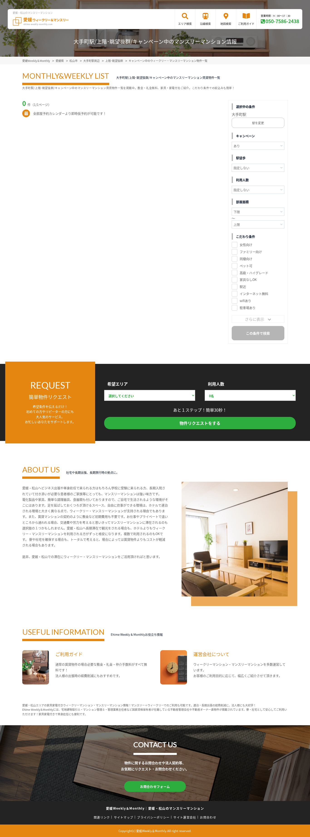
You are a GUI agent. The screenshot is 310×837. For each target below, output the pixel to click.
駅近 (243, 286)
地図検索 (225, 24)
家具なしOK (248, 279)
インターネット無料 (254, 293)
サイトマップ (123, 817)
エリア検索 (185, 24)
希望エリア (117, 384)
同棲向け (246, 258)
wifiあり (245, 300)
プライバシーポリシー (153, 817)
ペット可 (246, 265)
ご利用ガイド (246, 24)
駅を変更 (258, 123)
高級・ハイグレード (254, 272)
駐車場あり (248, 307)
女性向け (246, 244)
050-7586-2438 (282, 21)
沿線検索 (205, 24)
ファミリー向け (251, 251)
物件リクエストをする (200, 423)
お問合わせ (208, 817)
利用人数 (216, 384)
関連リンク (102, 817)
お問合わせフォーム (155, 786)
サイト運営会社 (184, 817)
